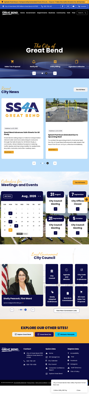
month (19, 234)
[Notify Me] (12, 63)
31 (10, 230)
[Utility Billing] (34, 63)
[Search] (86, 12)
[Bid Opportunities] (76, 63)
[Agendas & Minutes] (55, 63)
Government (30, 13)
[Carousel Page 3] (44, 163)
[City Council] (52, 274)
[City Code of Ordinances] (81, 274)
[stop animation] (46, 73)
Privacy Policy (31, 382)
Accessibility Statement (20, 382)
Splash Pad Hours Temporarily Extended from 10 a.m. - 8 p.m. (29, 2)
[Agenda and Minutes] (66, 274)
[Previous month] (38, 196)
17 (10, 221)
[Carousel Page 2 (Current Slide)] (43, 73)
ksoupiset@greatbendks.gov (13, 303)
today (25, 234)
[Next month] (40, 196)
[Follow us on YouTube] (73, 6)
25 (16, 226)
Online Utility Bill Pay (60, 390)
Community (60, 13)
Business (52, 13)
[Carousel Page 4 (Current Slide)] (21, 309)
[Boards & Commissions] (66, 296)
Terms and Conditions (41, 382)
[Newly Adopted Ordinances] (52, 296)
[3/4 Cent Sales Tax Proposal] (81, 296)
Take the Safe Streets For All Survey (70, 2)
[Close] (86, 2)
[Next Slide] (55, 73)
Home (22, 13)
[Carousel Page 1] (40, 163)
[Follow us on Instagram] (68, 6)
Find (73, 13)
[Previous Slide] (34, 73)
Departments (42, 13)
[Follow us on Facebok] (63, 6)
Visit (68, 13)
